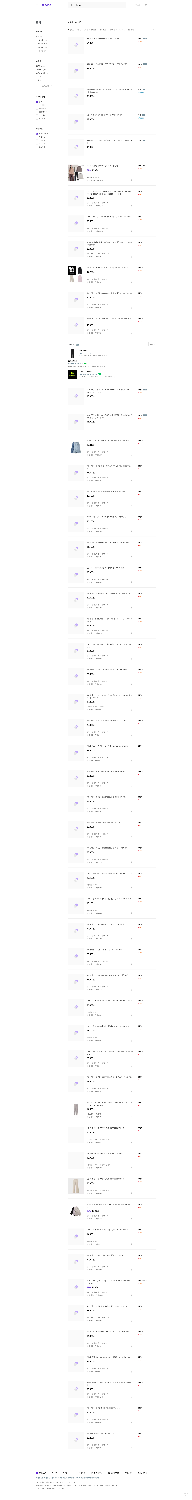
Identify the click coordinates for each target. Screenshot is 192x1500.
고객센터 (66, 1473)
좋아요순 (112, 30)
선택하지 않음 (43, 134)
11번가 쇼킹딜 (42, 73)
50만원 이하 (43, 115)
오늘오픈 (42, 144)
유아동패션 (95, 203)
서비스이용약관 (80, 1473)
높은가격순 (131, 30)
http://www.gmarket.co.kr (75, 363)
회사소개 (55, 1473)
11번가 (40, 66)
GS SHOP (40, 69)
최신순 (79, 30)
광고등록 (152, 344)
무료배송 (42, 137)
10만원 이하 (43, 112)
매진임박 (42, 140)
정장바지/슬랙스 (105, 1139)
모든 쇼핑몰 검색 (47, 86)
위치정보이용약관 (96, 1473)
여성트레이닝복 (100, 254)
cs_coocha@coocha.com (82, 1485)
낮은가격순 (121, 30)
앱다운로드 (42, 1473)
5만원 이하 (42, 109)
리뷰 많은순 (102, 30)
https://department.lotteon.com (88, 374)
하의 (109, 254)
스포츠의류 (105, 757)
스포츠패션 (43, 43)
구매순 (86, 30)
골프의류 (98, 1114)
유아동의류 (105, 203)
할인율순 (93, 30)
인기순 (72, 30)
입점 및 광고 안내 (143, 1473)
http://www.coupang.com (86, 353)
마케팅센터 (128, 1473)
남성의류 (42, 47)
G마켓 (72, 361)
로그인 (137, 5)
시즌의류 (42, 50)
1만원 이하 (42, 105)
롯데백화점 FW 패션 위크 (86, 371)
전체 (40, 102)
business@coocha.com (108, 1485)
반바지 (102, 707)
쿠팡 (38, 80)
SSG (39, 76)
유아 (41, 36)
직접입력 (42, 119)
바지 (96, 707)
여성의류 (42, 40)
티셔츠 (97, 177)
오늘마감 (42, 147)
